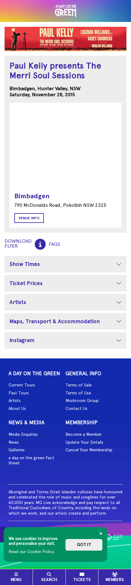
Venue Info (29, 218)
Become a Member (84, 434)
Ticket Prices (26, 283)
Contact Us (76, 408)
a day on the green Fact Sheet (31, 460)
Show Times (24, 264)
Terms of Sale (79, 384)
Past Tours (19, 392)
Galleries (17, 449)
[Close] (100, 533)
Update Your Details (84, 442)
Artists (17, 302)
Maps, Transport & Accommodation (54, 321)
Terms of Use (78, 392)
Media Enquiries (23, 434)
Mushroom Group (82, 400)
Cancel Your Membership (89, 449)
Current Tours (22, 384)
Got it (84, 544)
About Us (17, 408)
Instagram (21, 340)
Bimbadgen (31, 196)
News (14, 442)
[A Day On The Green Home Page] (65, 11)
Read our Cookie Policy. (32, 551)
